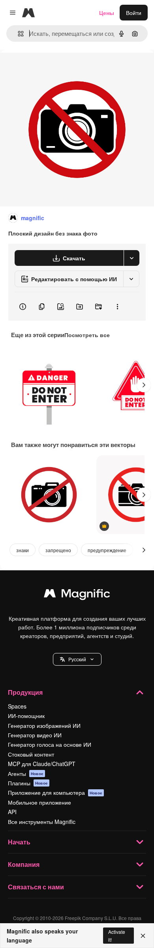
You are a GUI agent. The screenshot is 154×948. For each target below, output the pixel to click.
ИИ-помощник (26, 716)
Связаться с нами (36, 886)
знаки (22, 550)
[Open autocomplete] (17, 34)
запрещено (58, 550)
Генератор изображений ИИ (44, 725)
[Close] (143, 936)
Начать (19, 841)
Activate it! (116, 935)
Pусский (77, 659)
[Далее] (144, 385)
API (12, 812)
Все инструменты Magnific (41, 822)
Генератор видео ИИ (35, 735)
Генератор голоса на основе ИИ (49, 744)
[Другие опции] (117, 306)
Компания (23, 864)
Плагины (28, 783)
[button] (77, 659)
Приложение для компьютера (55, 792)
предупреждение (107, 550)
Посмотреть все (87, 335)
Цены (106, 13)
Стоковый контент (31, 754)
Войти (133, 13)
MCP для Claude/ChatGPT (41, 764)
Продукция (25, 692)
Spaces (17, 706)
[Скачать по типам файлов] (131, 258)
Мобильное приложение (39, 802)
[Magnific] (77, 595)
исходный (52, 67)
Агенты (25, 773)
